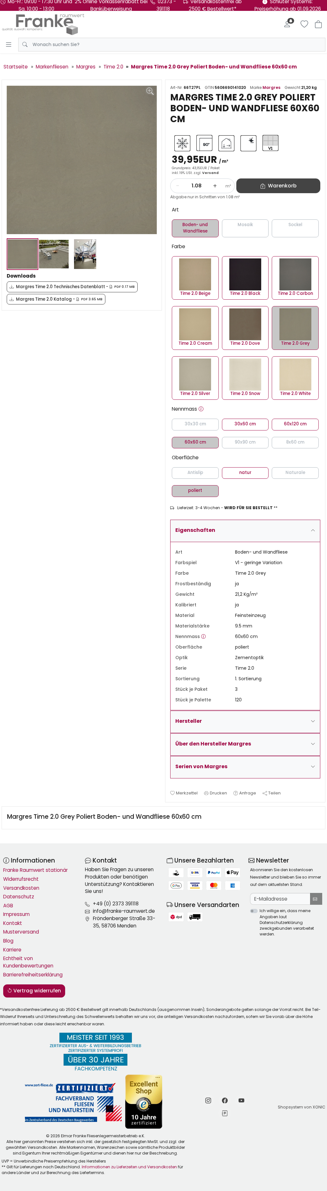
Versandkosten (21, 888)
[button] (201, 409)
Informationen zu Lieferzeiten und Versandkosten (129, 1167)
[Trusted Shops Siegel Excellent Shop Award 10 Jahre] (144, 1101)
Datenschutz (18, 896)
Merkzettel (187, 793)
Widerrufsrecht (21, 879)
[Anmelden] (287, 24)
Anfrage (247, 793)
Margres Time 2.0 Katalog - (59, 299)
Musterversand (21, 931)
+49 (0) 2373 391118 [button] (116, 903)
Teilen (274, 793)
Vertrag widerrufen (36, 990)
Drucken (218, 793)
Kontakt (12, 923)
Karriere (12, 949)
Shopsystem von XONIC (301, 1107)
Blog (8, 940)
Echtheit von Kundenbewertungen (28, 962)
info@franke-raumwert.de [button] (124, 911)
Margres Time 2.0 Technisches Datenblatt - (75, 287)
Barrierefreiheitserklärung (33, 974)
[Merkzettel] (304, 24)
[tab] (106, 817)
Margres (271, 87)
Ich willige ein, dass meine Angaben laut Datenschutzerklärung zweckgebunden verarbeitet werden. (287, 922)
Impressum (16, 914)
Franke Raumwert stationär (35, 870)
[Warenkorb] (318, 24)
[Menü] (9, 44)
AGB (8, 905)
